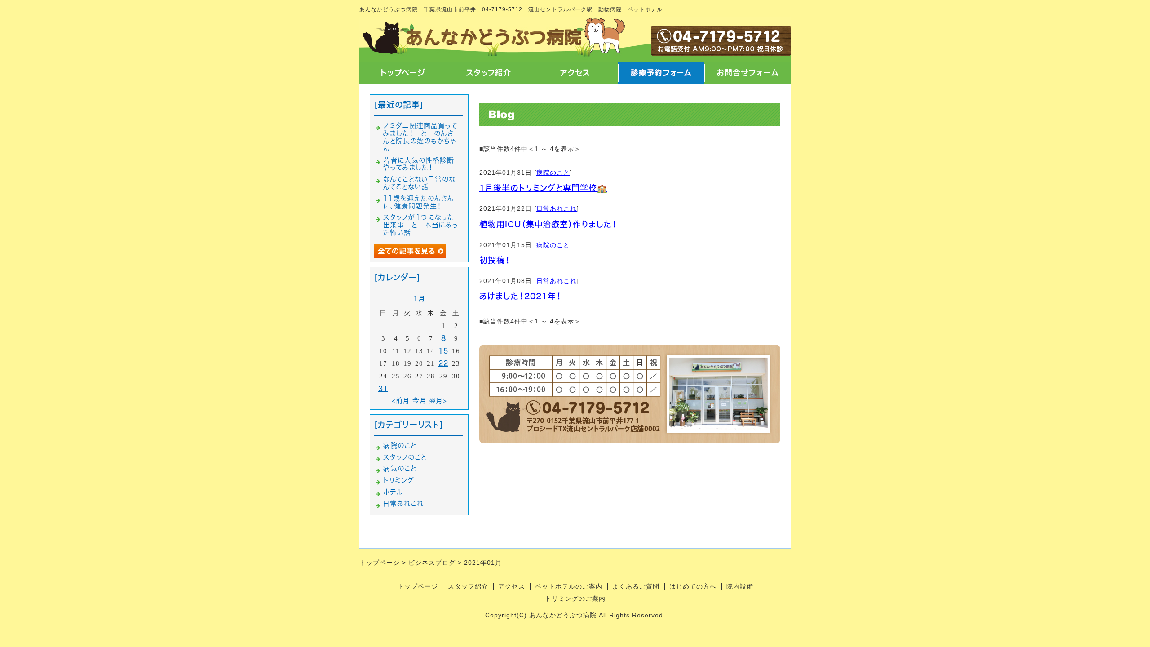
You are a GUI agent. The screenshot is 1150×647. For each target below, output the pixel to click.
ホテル (393, 491)
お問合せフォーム (747, 72)
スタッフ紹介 (488, 72)
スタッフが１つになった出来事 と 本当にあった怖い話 (420, 225)
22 (443, 363)
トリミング (398, 480)
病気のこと (399, 468)
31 (383, 388)
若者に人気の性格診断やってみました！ (418, 164)
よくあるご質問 (635, 586)
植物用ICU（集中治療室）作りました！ (548, 224)
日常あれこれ (556, 208)
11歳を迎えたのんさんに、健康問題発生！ (418, 202)
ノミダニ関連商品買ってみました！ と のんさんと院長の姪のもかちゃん (420, 136)
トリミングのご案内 (575, 598)
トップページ (402, 72)
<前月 (401, 400)
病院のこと (553, 172)
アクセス (575, 72)
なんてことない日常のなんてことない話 (419, 183)
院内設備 (739, 586)
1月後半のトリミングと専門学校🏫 (543, 188)
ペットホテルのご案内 (568, 586)
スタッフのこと (405, 457)
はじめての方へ (693, 586)
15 (443, 350)
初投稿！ (494, 260)
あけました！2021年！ (520, 296)
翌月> (438, 400)
